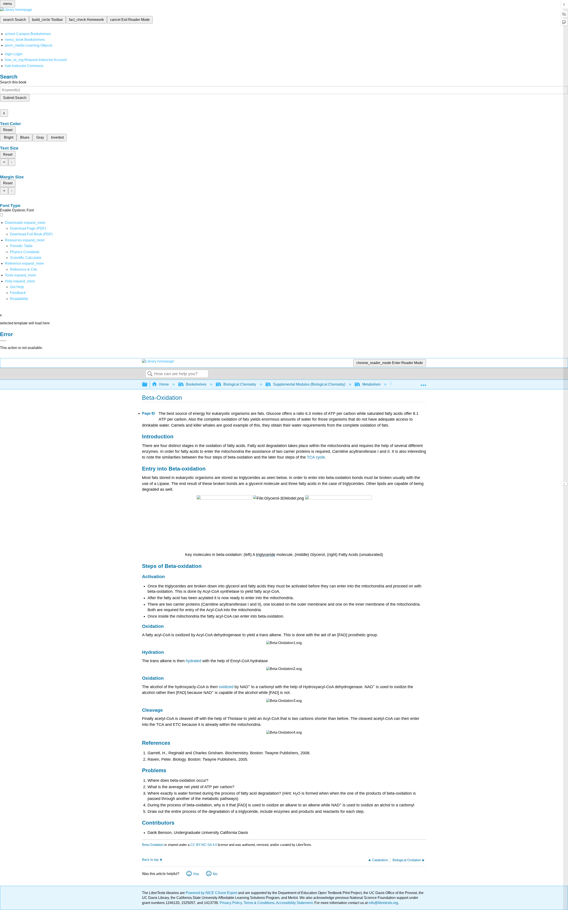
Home (164, 384)
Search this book (13, 82)
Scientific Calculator (25, 258)
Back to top (150, 859)
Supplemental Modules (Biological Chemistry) (309, 384)
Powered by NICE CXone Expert (212, 893)
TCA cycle (316, 457)
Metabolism (371, 384)
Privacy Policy (231, 903)
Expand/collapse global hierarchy (147, 385)
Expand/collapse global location (423, 383)
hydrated (193, 661)
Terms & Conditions (259, 903)
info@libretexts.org (383, 903)
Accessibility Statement (294, 903)
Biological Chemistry (240, 384)
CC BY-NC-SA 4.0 (203, 845)
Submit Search (14, 98)
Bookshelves (196, 384)
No (215, 874)
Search (150, 374)
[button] (18, 293)
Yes (196, 874)
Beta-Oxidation (153, 845)
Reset (7, 130)
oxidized (226, 687)
